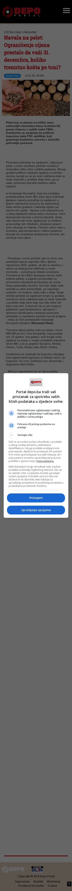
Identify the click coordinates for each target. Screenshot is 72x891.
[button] (36, 435)
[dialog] (36, 445)
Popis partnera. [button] (45, 461)
